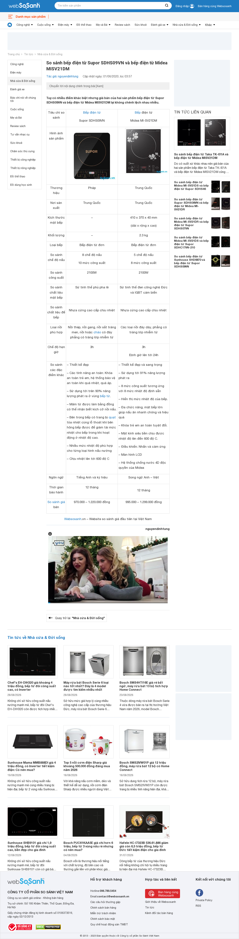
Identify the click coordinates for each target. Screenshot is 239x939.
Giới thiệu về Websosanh (160, 901)
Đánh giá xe (158, 24)
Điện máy (63, 24)
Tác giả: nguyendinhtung (62, 76)
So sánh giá (56, 502)
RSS (198, 905)
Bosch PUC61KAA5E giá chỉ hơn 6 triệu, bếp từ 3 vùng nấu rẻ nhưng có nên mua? (88, 846)
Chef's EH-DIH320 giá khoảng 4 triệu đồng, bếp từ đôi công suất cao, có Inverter (31, 686)
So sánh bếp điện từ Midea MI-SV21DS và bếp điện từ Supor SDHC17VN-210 (191, 242)
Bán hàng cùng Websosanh (215, 6)
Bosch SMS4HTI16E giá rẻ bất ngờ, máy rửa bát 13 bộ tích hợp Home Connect (144, 686)
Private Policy (204, 900)
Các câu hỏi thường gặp (105, 902)
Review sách (122, 24)
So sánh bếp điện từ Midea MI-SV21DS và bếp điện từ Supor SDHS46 (191, 185)
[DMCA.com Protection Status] (48, 927)
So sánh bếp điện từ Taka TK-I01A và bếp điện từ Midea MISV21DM (201, 155)
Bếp (138, 112)
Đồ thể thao (84, 24)
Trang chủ (13, 54)
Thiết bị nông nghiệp (23, 168)
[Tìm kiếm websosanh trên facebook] (199, 892)
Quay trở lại (80, 618)
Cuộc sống (44, 24)
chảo (97, 332)
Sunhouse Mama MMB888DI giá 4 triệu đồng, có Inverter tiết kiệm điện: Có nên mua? (31, 766)
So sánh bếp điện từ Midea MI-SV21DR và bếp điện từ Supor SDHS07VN (191, 223)
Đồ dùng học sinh (21, 184)
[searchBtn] (167, 5)
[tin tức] (9, 25)
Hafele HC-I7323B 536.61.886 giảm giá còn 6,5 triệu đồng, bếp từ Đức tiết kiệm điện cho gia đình (144, 846)
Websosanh (72, 519)
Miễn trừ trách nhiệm (103, 913)
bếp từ (105, 396)
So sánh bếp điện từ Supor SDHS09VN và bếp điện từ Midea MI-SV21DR (191, 204)
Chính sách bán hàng (103, 907)
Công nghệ (23, 24)
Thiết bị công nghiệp (23, 159)
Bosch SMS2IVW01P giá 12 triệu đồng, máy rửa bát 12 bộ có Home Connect (144, 766)
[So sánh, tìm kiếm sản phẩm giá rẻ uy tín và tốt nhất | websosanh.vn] (24, 6)
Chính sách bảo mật (102, 918)
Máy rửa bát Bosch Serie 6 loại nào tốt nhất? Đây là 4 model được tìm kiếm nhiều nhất (85, 686)
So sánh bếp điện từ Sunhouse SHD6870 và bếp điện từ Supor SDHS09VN (189, 261)
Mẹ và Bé (101, 24)
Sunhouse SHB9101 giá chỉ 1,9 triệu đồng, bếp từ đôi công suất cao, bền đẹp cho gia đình (31, 846)
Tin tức (28, 54)
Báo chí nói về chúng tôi (23, 99)
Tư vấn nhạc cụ (20, 134)
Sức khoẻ (141, 24)
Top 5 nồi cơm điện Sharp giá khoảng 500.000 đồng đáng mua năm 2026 (86, 766)
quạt (112, 417)
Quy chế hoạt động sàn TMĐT (109, 924)
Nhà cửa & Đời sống (185, 24)
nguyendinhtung (157, 528)
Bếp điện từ (92, 112)
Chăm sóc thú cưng (22, 151)
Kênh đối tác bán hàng (159, 913)
